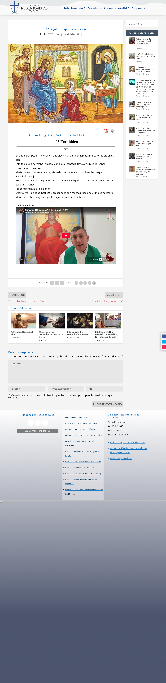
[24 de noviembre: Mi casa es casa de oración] (132, 156)
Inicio (66, 8)
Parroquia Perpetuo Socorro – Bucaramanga (83, 473)
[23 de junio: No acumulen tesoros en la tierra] (52, 320)
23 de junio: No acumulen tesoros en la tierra (51, 334)
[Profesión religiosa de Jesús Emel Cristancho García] (132, 56)
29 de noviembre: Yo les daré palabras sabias (144, 117)
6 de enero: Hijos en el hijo (22, 333)
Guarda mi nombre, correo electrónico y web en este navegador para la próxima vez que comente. (60, 396)
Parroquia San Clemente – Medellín (79, 467)
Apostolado (108, 8)
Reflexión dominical (142, 74)
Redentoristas (77, 8)
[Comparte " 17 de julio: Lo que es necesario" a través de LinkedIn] (61, 282)
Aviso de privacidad (121, 458)
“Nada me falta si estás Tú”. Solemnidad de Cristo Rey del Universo (145, 170)
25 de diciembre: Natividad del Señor (77, 333)
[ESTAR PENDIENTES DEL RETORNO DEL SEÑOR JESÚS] (132, 104)
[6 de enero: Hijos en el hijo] (23, 320)
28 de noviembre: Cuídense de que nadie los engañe (145, 130)
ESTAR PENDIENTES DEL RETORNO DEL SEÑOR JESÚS (144, 104)
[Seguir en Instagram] (164, 347)
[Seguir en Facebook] (164, 336)
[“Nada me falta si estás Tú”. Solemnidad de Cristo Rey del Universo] (132, 169)
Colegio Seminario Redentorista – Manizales (83, 435)
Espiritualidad (93, 8)
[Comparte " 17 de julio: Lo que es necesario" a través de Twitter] (57, 282)
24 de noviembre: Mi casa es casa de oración (144, 156)
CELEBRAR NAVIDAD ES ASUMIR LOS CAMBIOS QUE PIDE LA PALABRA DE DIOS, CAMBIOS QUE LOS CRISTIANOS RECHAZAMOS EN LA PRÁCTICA (145, 87)
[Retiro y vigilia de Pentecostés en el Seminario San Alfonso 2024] (132, 40)
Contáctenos (137, 8)
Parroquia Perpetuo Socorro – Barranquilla (83, 461)
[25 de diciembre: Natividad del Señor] (80, 320)
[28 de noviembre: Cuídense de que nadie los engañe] (132, 130)
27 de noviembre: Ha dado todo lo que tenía (144, 143)
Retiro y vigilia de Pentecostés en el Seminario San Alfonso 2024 (143, 42)
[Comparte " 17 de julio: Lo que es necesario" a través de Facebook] (52, 282)
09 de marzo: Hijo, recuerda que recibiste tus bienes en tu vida (106, 334)
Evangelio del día (65, 34)
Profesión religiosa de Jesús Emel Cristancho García (145, 56)
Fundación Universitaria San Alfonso (80, 429)
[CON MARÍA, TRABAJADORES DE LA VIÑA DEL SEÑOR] (132, 69)
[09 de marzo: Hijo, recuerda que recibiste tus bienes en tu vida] (108, 320)
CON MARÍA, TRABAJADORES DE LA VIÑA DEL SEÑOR (145, 69)
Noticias (139, 48)
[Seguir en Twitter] (164, 342)
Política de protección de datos (127, 442)
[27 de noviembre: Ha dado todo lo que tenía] (132, 143)
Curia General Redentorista (76, 417)
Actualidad (122, 8)
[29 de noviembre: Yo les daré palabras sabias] (132, 117)
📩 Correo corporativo (38, 430)
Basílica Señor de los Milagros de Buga (81, 423)
